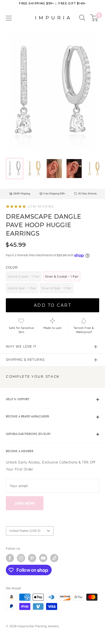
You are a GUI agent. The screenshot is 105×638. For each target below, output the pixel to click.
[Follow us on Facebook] (10, 558)
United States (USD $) (25, 530)
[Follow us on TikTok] (54, 558)
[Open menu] (9, 18)
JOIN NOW (25, 503)
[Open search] (82, 18)
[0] (94, 17)
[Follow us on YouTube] (43, 558)
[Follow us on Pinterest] (32, 558)
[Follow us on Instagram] (21, 558)
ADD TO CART (52, 305)
